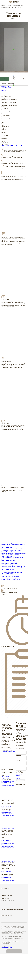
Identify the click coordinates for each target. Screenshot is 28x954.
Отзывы (3, 89)
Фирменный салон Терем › (8, 768)
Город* (18, 760)
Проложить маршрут (6, 782)
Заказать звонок (20, 780)
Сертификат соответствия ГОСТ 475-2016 (11, 145)
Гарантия (3, 90)
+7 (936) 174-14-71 (6, 778)
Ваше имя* (18, 755)
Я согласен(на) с (21, 775)
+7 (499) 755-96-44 (6, 776)
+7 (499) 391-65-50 (6, 806)
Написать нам (5, 905)
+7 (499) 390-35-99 (6, 839)
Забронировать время (7, 751)
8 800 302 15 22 (5, 898)
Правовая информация (6, 947)
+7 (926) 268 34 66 (6, 873)
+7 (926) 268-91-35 (6, 840)
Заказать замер (17, 903)
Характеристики (5, 86)
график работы (5, 781)
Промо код (19, 771)
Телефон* (18, 765)
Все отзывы (4, 583)
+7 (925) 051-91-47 (6, 807)
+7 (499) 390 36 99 (6, 871)
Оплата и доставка (6, 87)
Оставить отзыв (11, 583)
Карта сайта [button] (5, 888)
